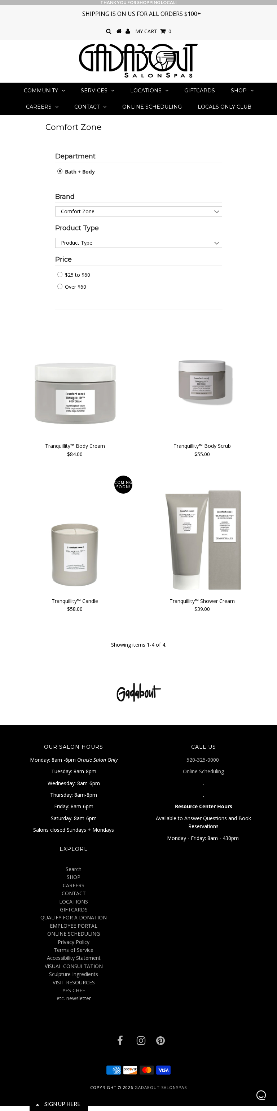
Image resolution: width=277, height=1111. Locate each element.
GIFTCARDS (199, 90)
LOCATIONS (146, 90)
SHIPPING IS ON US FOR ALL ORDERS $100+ (141, 14)
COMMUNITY (41, 90)
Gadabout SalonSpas (161, 1087)
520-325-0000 (203, 759)
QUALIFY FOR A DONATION (73, 917)
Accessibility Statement (74, 957)
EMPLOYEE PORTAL (73, 925)
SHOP (239, 90)
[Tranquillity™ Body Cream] (75, 377)
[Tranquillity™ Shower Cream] (202, 533)
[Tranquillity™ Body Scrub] (202, 378)
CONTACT (87, 107)
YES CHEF (73, 990)
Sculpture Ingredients (73, 974)
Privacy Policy (73, 942)
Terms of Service (73, 949)
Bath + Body (79, 171)
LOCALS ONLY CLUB (224, 107)
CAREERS (39, 107)
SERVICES (94, 90)
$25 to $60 (76, 274)
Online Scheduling (203, 771)
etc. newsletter (74, 998)
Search (74, 869)
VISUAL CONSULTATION (74, 966)
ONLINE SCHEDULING (152, 107)
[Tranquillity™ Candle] (75, 533)
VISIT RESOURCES (74, 982)
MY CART (153, 31)
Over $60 (74, 286)
